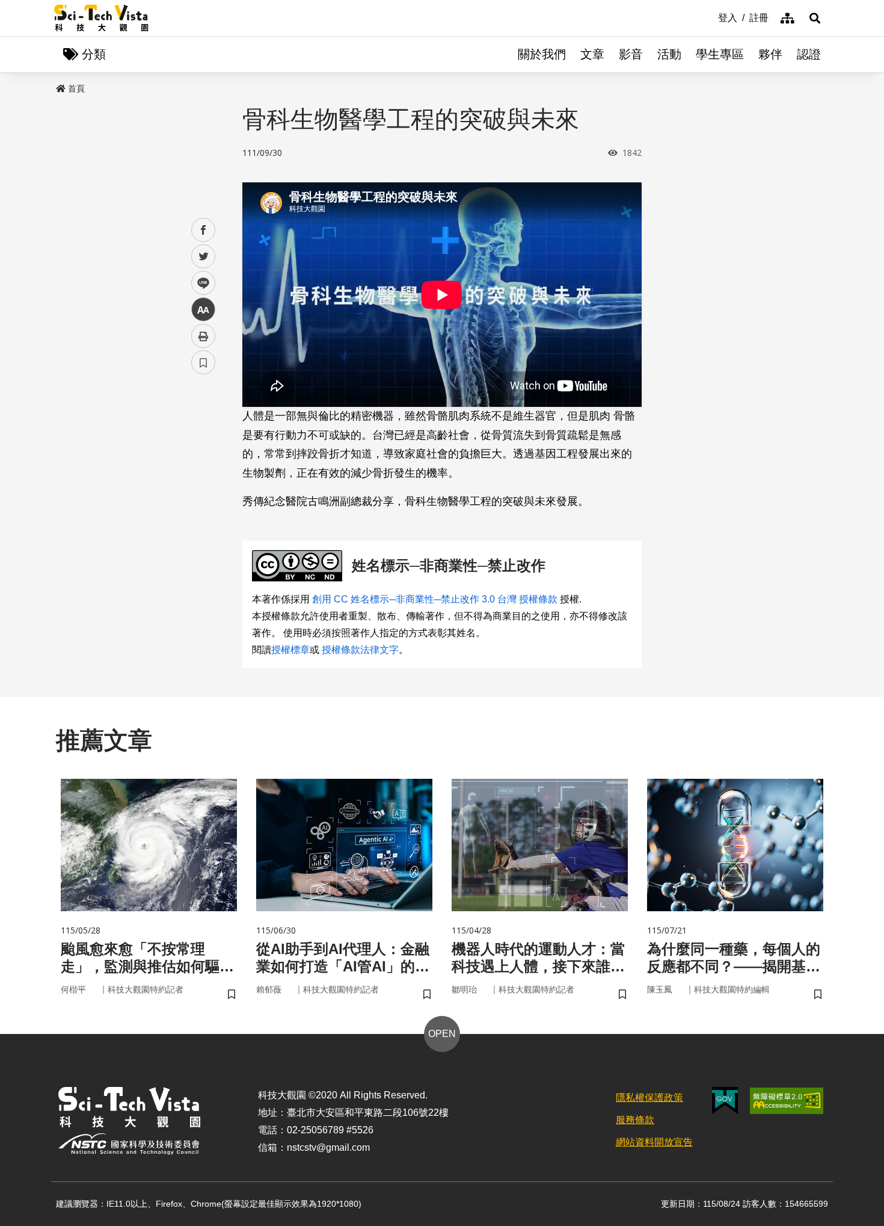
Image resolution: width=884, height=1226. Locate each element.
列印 (203, 336)
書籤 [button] (203, 362)
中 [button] (203, 310)
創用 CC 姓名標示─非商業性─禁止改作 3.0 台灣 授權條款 (434, 599)
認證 (809, 54)
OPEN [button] (442, 1034)
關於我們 (542, 54)
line (199, 283)
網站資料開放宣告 (654, 1142)
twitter (203, 257)
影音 (631, 54)
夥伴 (770, 54)
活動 (669, 54)
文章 (592, 54)
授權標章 (290, 650)
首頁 (76, 88)
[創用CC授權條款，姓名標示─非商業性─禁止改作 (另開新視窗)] (299, 566)
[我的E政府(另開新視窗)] (725, 1100)
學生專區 (720, 54)
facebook (203, 230)
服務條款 (635, 1120)
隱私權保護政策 (649, 1097)
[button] (815, 18)
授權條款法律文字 (360, 650)
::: (709, 17)
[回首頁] (101, 18)
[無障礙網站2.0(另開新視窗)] (786, 1101)
